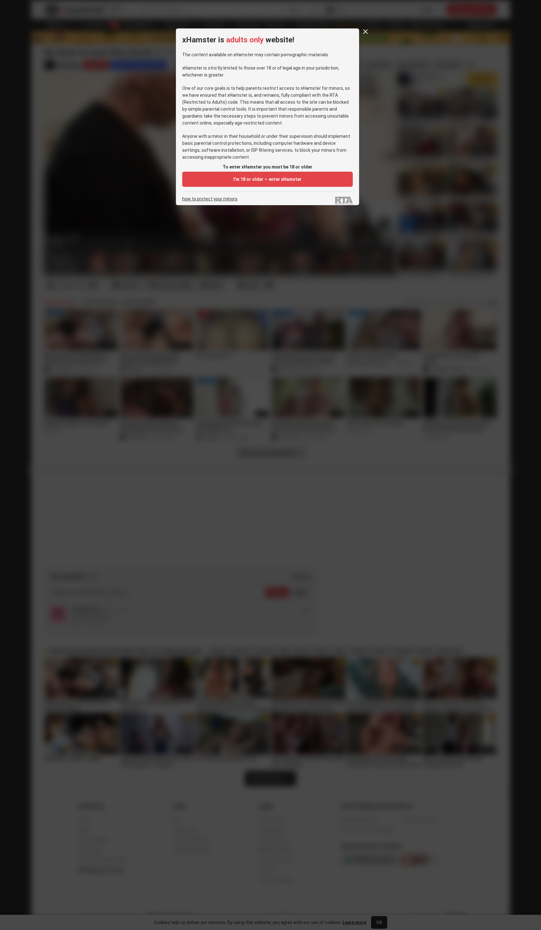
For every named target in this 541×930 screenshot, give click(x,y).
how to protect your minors (209, 199)
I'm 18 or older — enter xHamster (267, 179)
